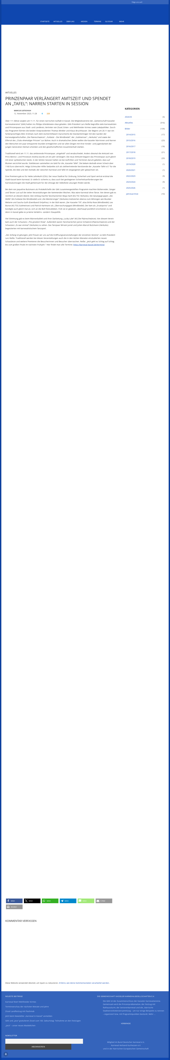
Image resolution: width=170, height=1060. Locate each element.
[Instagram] (159, 2)
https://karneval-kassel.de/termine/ (89, 244)
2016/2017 (130, 146)
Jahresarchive (132, 194)
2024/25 (128, 117)
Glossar (109, 21)
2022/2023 (130, 176)
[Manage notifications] (6, 1054)
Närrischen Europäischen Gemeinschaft (131, 1048)
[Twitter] (150, 2)
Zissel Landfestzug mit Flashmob (19, 1011)
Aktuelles (57, 21)
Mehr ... (152, 1014)
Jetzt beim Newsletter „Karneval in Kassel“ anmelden (28, 1016)
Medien (84, 21)
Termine (97, 21)
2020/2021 (130, 170)
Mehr (121, 21)
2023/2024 (130, 182)
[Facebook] (146, 2)
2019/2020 (130, 164)
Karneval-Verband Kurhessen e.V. (126, 1045)
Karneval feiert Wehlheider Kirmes (20, 1002)
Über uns (70, 21)
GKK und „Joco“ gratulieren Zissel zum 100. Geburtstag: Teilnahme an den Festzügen (43, 1020)
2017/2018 (130, 152)
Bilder (127, 128)
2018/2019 (130, 158)
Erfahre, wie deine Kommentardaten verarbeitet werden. (84, 983)
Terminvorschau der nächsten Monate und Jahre (27, 1006)
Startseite (44, 21)
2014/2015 (130, 134)
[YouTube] (155, 2)
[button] (14, 901)
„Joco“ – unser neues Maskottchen (20, 1025)
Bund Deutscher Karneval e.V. (131, 1042)
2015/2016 (130, 140)
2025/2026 (130, 188)
